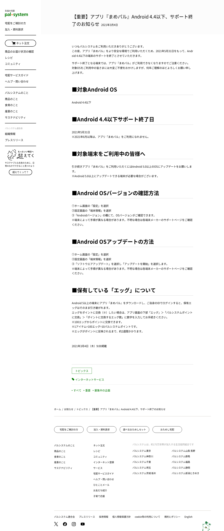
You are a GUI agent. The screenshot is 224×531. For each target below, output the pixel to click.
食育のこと (11, 105)
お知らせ (68, 409)
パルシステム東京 (141, 451)
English (188, 517)
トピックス (81, 371)
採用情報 (103, 517)
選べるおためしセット (134, 429)
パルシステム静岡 (181, 468)
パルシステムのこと (17, 92)
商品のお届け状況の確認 (19, 51)
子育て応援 (99, 496)
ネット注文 (22, 43)
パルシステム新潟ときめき (185, 473)
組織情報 (10, 134)
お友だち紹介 (100, 490)
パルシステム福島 (181, 462)
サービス (97, 468)
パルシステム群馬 (181, 456)
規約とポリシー (172, 517)
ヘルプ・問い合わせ (17, 81)
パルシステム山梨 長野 (183, 451)
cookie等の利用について (147, 517)
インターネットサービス (89, 379)
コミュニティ (13, 64)
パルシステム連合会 (64, 517)
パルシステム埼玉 (141, 468)
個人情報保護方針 (121, 517)
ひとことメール (101, 485)
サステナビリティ (15, 117)
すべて (77, 390)
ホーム (57, 409)
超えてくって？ (20, 172)
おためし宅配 (167, 429)
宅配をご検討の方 (15, 23)
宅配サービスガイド (17, 75)
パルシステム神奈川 (142, 456)
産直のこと (11, 111)
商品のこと (11, 99)
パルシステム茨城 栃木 (144, 473)
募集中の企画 (102, 390)
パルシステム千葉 (141, 462)
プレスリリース (14, 140)
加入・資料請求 (14, 29)
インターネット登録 (103, 462)
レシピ (9, 57)
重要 (88, 390)
